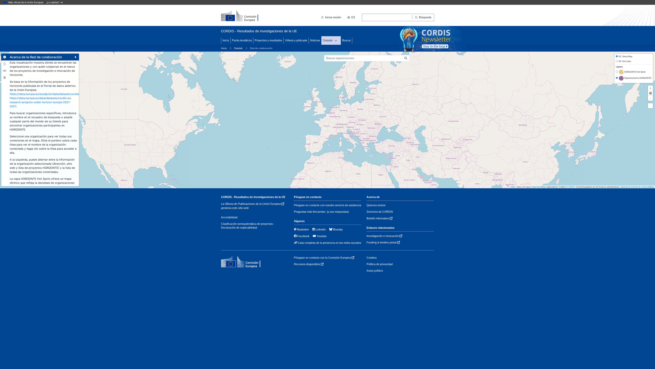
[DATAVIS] (337, 40)
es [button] (353, 17)
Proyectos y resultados (268, 40)
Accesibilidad (229, 217)
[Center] (650, 93)
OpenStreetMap (538, 187)
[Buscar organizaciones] (405, 58)
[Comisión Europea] (244, 16)
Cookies (372, 257)
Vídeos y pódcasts (296, 40)
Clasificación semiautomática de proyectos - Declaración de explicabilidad (247, 225)
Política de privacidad (380, 264)
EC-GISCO (570, 187)
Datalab (327, 40)
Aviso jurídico (375, 270)
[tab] (4, 57)
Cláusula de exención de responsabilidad (637, 187)
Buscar (346, 40)
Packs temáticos (242, 40)
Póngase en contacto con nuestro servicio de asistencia (327, 205)
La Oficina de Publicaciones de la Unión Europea (251, 203)
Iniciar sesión (333, 17)
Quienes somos (376, 205)
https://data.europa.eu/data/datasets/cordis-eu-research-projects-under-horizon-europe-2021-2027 (41, 102)
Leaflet (512, 187)
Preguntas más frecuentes (309, 211)
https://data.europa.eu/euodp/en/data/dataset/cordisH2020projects (54, 94)
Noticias (315, 40)
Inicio (226, 40)
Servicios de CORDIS (380, 211)
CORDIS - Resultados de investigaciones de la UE (253, 197)
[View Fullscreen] (650, 105)
